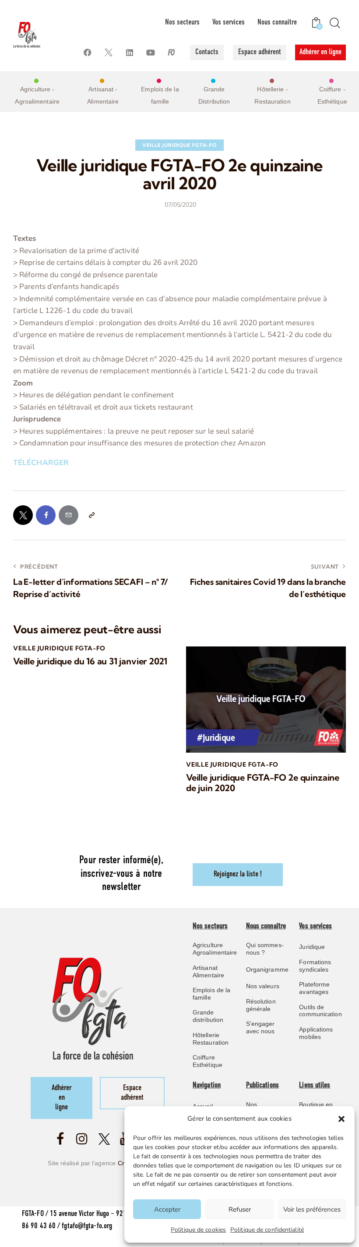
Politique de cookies (198, 1230)
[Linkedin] (129, 52)
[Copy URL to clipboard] (91, 515)
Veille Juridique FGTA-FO (179, 145)
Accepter (167, 1209)
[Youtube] (150, 52)
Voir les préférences (312, 1209)
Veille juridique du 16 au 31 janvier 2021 (90, 661)
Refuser (240, 1209)
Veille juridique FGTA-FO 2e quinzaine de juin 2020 (262, 782)
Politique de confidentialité (267, 1230)
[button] (341, 1119)
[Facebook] (87, 52)
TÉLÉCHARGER (41, 463)
